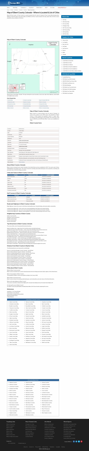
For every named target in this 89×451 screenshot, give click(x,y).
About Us (26, 446)
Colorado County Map (27, 100)
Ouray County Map (29, 332)
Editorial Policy (45, 446)
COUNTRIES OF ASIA (67, 62)
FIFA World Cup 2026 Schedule (69, 79)
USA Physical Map (66, 29)
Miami (64, 52)
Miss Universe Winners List (31, 425)
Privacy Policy (38, 446)
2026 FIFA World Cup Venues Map (69, 81)
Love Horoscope (28, 431)
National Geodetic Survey (12, 295)
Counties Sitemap (29, 436)
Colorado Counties (46, 384)
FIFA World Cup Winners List (68, 83)
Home (8, 7)
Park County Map (45, 332)
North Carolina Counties (47, 402)
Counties (25, 9)
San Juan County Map (46, 338)
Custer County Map (46, 310)
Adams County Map (13, 301)
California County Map (30, 384)
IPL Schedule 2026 (67, 432)
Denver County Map (30, 312)
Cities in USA (65, 40)
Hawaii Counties (29, 388)
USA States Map (66, 21)
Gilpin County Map (13, 318)
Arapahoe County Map (46, 301)
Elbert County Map (46, 314)
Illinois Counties (12, 390)
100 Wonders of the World (49, 427)
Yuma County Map (13, 344)
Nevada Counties (12, 400)
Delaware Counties (29, 386)
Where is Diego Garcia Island (12, 436)
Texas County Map (13, 410)
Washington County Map (31, 342)
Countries (31, 7)
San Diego (65, 46)
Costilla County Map (13, 310)
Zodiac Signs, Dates (29, 434)
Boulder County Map (13, 306)
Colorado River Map (43, 104)
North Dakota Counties (14, 404)
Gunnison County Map (46, 318)
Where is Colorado (42, 102)
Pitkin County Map (29, 334)
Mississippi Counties (46, 396)
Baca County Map (29, 303)
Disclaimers (52, 446)
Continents (23, 7)
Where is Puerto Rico (10, 434)
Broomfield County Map (30, 306)
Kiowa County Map (29, 322)
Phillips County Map (13, 334)
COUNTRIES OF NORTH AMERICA (70, 66)
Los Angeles (65, 42)
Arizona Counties (45, 382)
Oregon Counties (13, 406)
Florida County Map (46, 386)
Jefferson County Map (14, 322)
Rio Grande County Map (47, 336)
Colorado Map (10, 100)
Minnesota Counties (30, 396)
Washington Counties (30, 412)
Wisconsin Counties (13, 414)
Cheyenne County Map (14, 308)
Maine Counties (12, 394)
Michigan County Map (13, 396)
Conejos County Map (46, 308)
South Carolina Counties (14, 408)
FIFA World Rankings (67, 85)
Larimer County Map (46, 324)
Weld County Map (45, 342)
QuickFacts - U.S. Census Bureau (13, 291)
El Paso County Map (13, 316)
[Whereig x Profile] (79, 441)
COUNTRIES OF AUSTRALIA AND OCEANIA (72, 70)
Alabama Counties (13, 382)
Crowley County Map (30, 310)
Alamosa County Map (30, 301)
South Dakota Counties (30, 408)
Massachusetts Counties (47, 394)
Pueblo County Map (13, 336)
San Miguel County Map (14, 340)
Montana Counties (29, 398)
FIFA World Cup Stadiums (68, 93)
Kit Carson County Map (47, 322)
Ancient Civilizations (48, 438)
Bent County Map (45, 303)
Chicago (64, 54)
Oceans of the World (48, 425)
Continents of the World (49, 432)
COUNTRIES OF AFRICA (68, 64)
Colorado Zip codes (11, 102)
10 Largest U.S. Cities (29, 424)
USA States (16, 9)
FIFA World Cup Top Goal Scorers (69, 87)
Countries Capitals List (49, 429)
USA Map (64, 19)
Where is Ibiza (9, 431)
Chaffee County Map (46, 306)
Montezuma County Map (14, 330)
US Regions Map (66, 25)
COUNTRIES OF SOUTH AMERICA (70, 68)
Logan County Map (46, 326)
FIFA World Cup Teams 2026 (68, 91)
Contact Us (31, 446)
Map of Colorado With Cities (44, 100)
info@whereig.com (22, 443)
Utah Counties (29, 410)
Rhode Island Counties (46, 406)
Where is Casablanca (29, 432)
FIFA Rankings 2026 (68, 427)
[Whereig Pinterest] (81, 441)
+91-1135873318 (11, 443)
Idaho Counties (45, 388)
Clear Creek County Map (31, 308)
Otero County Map (13, 332)
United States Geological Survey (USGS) (15, 294)
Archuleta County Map (14, 303)
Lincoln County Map (30, 326)
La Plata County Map (30, 324)
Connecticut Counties (14, 386)
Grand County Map (29, 318)
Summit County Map (46, 340)
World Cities (39, 7)
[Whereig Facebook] (74, 441)
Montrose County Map (30, 330)
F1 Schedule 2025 (67, 436)
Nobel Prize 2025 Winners (30, 429)
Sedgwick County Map (30, 340)
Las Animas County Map (14, 326)
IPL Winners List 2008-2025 (69, 434)
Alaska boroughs (29, 382)
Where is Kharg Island (48, 424)
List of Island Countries (49, 436)
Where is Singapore (10, 425)
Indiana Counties (29, 390)
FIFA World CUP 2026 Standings (69, 89)
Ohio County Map (29, 404)
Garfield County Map (46, 316)
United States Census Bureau (13, 292)
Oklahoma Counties (46, 404)
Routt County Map (13, 338)
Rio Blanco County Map (30, 336)
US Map (11, 9)
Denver (64, 50)
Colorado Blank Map (27, 104)
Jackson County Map (46, 320)
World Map (15, 7)
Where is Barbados (10, 429)
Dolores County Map (46, 312)
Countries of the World (49, 431)
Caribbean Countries (48, 434)
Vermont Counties (46, 410)
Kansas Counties (12, 392)
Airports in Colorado (26, 102)
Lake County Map (12, 324)
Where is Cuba (9, 432)
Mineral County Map (30, 328)
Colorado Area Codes (11, 104)
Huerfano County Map (30, 320)
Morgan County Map (46, 330)
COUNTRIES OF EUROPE (68, 60)
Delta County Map (13, 312)
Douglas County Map (13, 314)
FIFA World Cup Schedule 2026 (70, 424)
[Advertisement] (33, 29)
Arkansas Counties (13, 384)
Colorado (20, 9)
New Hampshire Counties (47, 400)
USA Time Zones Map (67, 27)
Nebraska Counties (46, 398)
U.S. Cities (52, 7)
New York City (65, 44)
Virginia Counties (12, 412)
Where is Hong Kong (10, 424)
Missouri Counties (13, 398)
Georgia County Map (13, 388)
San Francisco (65, 48)
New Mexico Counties (30, 402)
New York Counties (30, 400)
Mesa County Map (13, 328)
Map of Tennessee (46, 408)
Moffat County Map (46, 328)
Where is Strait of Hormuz (30, 427)
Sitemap (63, 446)
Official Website (22, 162)
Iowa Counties (45, 390)
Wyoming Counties (29, 414)
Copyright (58, 446)
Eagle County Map (29, 314)
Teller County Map (13, 342)
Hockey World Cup (62, 7)
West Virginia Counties (46, 412)
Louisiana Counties (46, 392)
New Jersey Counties (13, 402)
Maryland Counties (29, 394)
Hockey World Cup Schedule (69, 438)
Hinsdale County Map (13, 320)
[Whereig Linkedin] (76, 441)
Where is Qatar (9, 427)
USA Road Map (66, 31)
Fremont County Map (30, 316)
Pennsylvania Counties (30, 406)
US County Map (66, 23)
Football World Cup (66, 77)
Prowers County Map (46, 334)
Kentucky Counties (30, 392)
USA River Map (66, 33)
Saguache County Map (30, 338)
